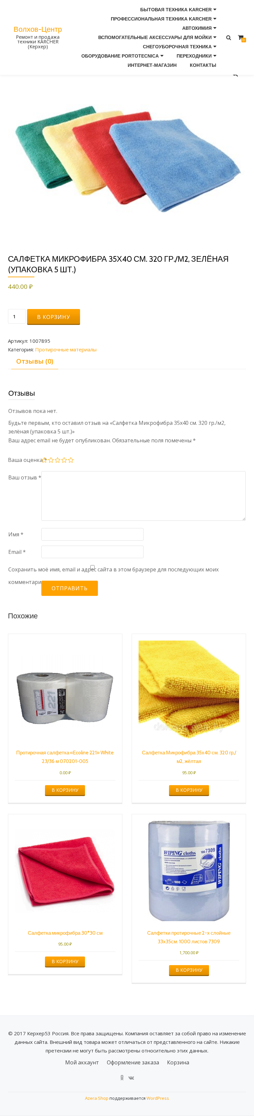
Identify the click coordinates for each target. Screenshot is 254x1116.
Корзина (178, 1062)
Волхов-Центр (38, 29)
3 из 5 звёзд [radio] (58, 461)
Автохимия (197, 28)
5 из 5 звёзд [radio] (71, 461)
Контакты (203, 65)
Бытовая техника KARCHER (176, 9)
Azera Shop (96, 1098)
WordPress (158, 1098)
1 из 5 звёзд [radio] (44, 461)
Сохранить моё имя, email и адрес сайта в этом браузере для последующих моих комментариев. (113, 576)
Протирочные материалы (66, 349)
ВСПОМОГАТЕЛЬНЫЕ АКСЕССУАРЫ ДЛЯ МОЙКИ (155, 37)
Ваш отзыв (24, 477)
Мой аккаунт (82, 1062)
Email (17, 552)
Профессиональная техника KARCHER (161, 19)
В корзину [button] (65, 790)
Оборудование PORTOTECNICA (120, 56)
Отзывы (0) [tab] (34, 361)
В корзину (53, 317)
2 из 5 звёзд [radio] (51, 461)
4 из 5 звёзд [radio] (64, 461)
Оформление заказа (133, 1062)
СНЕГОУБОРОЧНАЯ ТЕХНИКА (177, 46)
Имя (15, 534)
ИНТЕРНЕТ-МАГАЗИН (152, 65)
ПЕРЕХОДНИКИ (194, 56)
